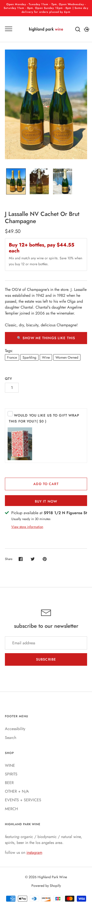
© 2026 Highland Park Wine (46, 876)
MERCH (11, 809)
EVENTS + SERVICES (23, 800)
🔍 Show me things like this (46, 337)
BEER (9, 783)
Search (10, 737)
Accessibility (15, 729)
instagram (34, 852)
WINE (10, 765)
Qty (8, 378)
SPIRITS (11, 774)
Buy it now (46, 501)
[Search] (77, 29)
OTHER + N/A (17, 791)
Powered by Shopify (46, 885)
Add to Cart (45, 483)
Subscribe (46, 659)
